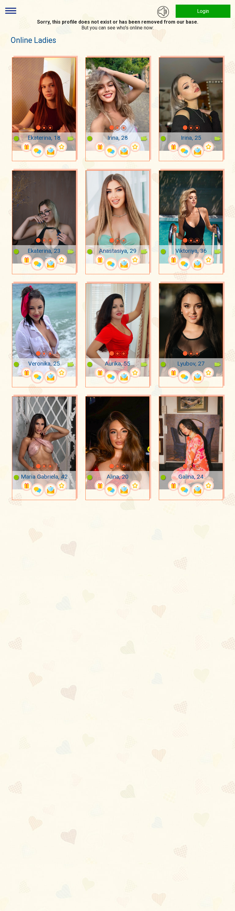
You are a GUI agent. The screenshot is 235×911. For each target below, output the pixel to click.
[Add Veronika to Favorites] (61, 372)
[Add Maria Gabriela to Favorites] (61, 485)
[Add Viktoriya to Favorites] (208, 259)
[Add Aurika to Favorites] (135, 372)
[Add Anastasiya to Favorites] (135, 259)
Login (203, 11)
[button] (30, 127)
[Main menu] (10, 10)
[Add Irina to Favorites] (135, 147)
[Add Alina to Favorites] (135, 485)
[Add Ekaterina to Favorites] (61, 147)
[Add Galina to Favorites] (208, 485)
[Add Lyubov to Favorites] (208, 372)
